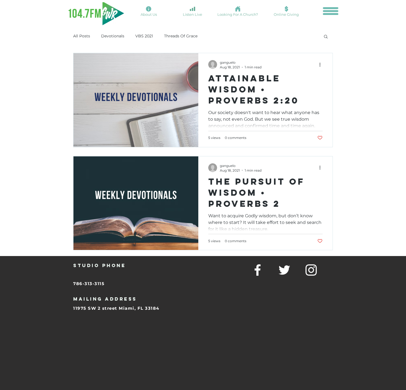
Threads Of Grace (180, 35)
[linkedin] (311, 270)
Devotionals (112, 35)
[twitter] (284, 270)
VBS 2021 (144, 35)
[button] (330, 11)
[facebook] (257, 270)
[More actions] (321, 64)
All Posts (81, 35)
